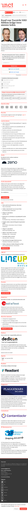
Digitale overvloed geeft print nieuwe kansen (12, 135)
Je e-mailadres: (5, 192)
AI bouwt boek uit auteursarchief (10, 132)
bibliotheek (10, 78)
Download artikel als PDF (9, 85)
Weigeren (16, 508)
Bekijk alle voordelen (7, 328)
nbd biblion (4, 78)
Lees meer (17, 506)
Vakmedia (16, 12)
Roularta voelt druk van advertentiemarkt (12, 130)
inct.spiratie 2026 (9, 358)
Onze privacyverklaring (5, 476)
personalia (15, 78)
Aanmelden (5, 197)
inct (3, 15)
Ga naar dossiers (6, 293)
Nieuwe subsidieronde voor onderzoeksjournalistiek (14, 148)
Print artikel (5, 87)
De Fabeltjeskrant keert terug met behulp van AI (13, 133)
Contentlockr (24, 75)
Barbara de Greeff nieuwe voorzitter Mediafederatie (14, 141)
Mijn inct (20, 94)
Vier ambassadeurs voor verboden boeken (12, 143)
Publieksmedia (9, 12)
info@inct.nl (6, 474)
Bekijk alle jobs (5, 248)
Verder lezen (14, 66)
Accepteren (23, 508)
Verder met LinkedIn (14, 69)
